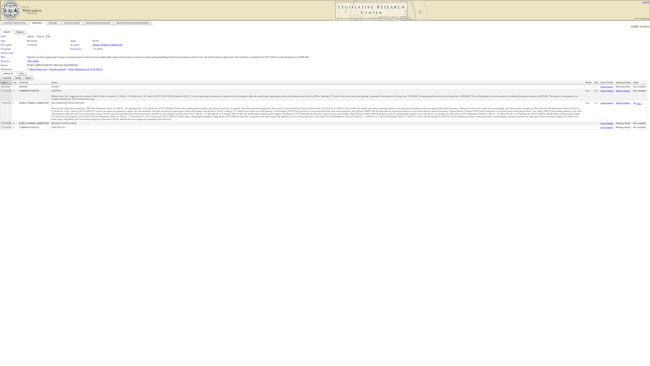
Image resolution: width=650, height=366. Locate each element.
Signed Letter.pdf (57, 69)
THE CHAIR (33, 61)
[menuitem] (6, 78)
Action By (23, 82)
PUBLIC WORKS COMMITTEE (107, 45)
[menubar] (17, 78)
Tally (596, 82)
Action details (606, 86)
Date (3, 82)
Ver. (15, 82)
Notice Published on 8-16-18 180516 (86, 69)
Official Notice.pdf (37, 69)
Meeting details (623, 90)
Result (588, 82)
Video (639, 103)
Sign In (646, 2)
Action (54, 82)
